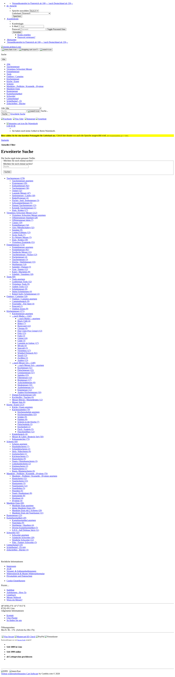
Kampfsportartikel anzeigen (24, 520)
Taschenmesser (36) (20, 188)
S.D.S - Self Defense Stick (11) (25, 530)
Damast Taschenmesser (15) (24, 205)
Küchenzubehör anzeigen (29, 412)
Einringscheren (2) (20, 466)
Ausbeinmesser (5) (26, 387)
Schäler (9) (22, 417)
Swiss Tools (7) (18, 235)
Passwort (16, 29)
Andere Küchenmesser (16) (29, 392)
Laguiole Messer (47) (21, 193)
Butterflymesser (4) (20, 198)
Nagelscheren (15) (20, 481)
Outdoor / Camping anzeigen (24, 299)
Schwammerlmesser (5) (22, 203)
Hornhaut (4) (17, 498)
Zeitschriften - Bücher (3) (17, 550)
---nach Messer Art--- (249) (23, 363)
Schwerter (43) (13, 532)
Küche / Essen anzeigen (22, 407)
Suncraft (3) (23, 348)
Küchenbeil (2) (24, 427)
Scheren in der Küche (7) (28, 422)
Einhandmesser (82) (20, 186)
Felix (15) (22, 333)
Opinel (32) (17, 190)
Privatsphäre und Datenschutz (19, 576)
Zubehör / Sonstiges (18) (22, 274)
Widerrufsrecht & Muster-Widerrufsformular (26, 573)
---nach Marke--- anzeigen (29, 318)
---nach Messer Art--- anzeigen (31, 365)
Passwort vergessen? (26, 37)
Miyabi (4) (22, 345)
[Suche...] (33, 111)
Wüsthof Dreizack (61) (27, 353)
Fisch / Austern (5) (25, 429)
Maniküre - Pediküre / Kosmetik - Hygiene (25, 86)
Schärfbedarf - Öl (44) (16, 547)
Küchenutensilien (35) (27, 414)
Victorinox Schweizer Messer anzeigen (29, 215)
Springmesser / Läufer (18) (23, 195)
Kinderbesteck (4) (19, 434)
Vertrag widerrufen (9, 673)
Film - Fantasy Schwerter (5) (24, 542)
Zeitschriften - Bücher (16, 103)
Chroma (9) (22, 328)
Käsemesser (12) (25, 390)
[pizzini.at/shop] (11, 47)
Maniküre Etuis (13, 89)
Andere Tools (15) (20, 286)
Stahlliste (10, 590)
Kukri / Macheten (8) (21, 272)
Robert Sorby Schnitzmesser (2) (26, 294)
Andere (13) (23, 360)
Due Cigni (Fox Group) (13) (30, 331)
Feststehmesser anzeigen (22, 247)
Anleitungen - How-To (16, 592)
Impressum (11, 566)
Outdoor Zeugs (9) (20, 309)
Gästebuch (11, 595)
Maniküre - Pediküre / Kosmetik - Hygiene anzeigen (34, 476)
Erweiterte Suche (18, 114)
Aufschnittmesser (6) (26, 382)
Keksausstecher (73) (21, 439)
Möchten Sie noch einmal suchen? (18, 164)
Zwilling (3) (23, 358)
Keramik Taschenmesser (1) (24, 208)
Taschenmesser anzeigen (22, 181)
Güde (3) (21, 341)
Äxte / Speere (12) (20, 269)
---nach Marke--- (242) (22, 316)
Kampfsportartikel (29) (16, 518)
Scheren (10, 84)
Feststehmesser (13, 71)
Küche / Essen (13, 81)
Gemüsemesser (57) (26, 373)
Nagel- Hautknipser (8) (22, 493)
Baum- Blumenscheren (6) (23, 471)
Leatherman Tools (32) (22, 281)
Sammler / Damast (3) (21, 267)
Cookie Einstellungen (16, 581)
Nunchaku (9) (18, 523)
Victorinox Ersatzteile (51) (23, 242)
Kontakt (10, 615)
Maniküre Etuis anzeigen (22, 505)
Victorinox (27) (24, 350)
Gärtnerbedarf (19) (15, 545)
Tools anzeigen (18, 279)
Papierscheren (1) (19, 468)
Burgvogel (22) (24, 326)
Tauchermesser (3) (20, 259)
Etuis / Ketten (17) (20, 210)
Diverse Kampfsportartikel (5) (25, 528)
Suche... (44, 111)
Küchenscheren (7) (20, 456)
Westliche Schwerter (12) (23, 540)
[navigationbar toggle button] (9, 49)
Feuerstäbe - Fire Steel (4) (23, 304)
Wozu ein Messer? (14, 600)
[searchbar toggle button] (46, 49)
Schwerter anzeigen (20, 535)
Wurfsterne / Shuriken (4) (23, 525)
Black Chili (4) (24, 321)
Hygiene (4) (17, 500)
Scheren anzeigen (19, 444)
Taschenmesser (13, 66)
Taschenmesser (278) (16, 178)
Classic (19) (17, 222)
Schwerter (11, 96)
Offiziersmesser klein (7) (22, 220)
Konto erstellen (24, 35)
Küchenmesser (13, 79)
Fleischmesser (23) (26, 370)
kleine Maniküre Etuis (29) (23, 508)
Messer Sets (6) (18, 402)
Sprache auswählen (20, 11)
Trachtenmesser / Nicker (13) (24, 254)
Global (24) (22, 338)
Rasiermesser (12, 91)
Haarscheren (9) (19, 459)
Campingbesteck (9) (20, 301)
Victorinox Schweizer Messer (19, 69)
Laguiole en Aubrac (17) (28, 343)
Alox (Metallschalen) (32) (23, 227)
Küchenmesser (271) (15, 311)
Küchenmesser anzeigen (22, 313)
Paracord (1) (17, 306)
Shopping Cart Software (27, 673)
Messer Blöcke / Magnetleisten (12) (27, 400)
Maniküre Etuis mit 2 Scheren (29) (27, 510)
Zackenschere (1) (19, 454)
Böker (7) (22, 323)
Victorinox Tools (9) (21, 284)
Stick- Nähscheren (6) (21, 451)
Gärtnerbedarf (13, 98)
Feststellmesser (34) (20, 225)
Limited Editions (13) (21, 232)
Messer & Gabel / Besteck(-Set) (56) (27, 436)
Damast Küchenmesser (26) (24, 395)
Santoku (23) (23, 375)
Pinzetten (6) (17, 491)
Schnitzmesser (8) (19, 289)
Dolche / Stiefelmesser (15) (23, 262)
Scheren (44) (12, 441)
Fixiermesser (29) (19, 183)
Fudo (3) (21, 336)
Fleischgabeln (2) (25, 424)
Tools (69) (11, 277)
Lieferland (16, 13)
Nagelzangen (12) (19, 486)
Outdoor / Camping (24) (17, 296)
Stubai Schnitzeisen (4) (22, 291)
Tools (9, 74)
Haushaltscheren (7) (20, 446)
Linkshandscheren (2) (21, 464)
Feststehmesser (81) (20, 249)
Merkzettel (11, 40)
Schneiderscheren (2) (21, 449)
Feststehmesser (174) (16, 245)
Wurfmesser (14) (19, 264)
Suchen (7, 172)
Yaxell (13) (22, 355)
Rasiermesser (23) (14, 515)
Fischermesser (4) (19, 257)
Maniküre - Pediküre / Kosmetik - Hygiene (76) (27, 473)
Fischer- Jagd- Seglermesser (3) (25, 200)
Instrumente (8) (18, 496)
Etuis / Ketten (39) (20, 240)
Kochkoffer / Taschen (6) (23, 397)
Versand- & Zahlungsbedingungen (21, 571)
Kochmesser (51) (25, 368)
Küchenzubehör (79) (21, 409)
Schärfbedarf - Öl (14, 101)
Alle (8, 64)
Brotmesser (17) (24, 380)
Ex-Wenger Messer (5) (22, 237)
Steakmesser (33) (25, 385)
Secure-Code (21, 640)
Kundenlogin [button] (12, 19)
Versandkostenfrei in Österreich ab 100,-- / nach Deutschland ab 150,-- (42, 3)
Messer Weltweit (14, 597)
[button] (12, 6)
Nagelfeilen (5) (18, 488)
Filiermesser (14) (25, 377)
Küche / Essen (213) (15, 404)
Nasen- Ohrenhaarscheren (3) (24, 461)
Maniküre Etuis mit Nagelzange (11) (27, 513)
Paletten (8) (22, 419)
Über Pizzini (12, 618)
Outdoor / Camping (15, 76)
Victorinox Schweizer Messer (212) (22, 213)
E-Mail (15, 26)
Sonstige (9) (17, 230)
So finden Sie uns (14, 620)
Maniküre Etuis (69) (15, 503)
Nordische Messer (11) (22, 252)
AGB (9, 569)
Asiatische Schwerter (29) (23, 537)
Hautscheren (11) (19, 478)
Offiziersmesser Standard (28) (25, 218)
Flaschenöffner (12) (26, 432)
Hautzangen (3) (18, 483)
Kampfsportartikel (14, 94)
